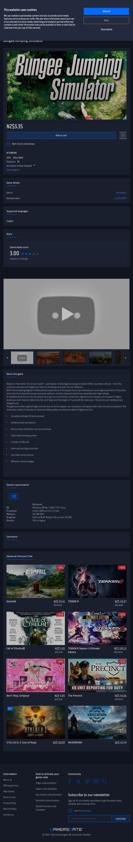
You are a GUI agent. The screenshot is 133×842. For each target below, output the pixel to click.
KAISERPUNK (75, 742)
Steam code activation (46, 788)
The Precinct (75, 695)
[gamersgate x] (78, 781)
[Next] (125, 357)
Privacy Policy (9, 803)
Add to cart (61, 135)
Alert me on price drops (23, 143)
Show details (106, 29)
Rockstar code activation (47, 800)
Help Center (8, 791)
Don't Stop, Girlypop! (17, 695)
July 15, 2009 (121, 198)
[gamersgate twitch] (87, 781)
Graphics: (11, 517)
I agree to (82, 811)
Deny (106, 20)
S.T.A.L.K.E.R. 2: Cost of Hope (21, 742)
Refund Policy (10, 808)
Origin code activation (46, 783)
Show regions (13, 169)
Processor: (11, 510)
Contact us (8, 814)
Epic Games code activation (49, 794)
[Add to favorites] (123, 135)
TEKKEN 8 (73, 601)
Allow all (106, 11)
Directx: (10, 520)
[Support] (104, 781)
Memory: (10, 514)
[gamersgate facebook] (69, 781)
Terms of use (9, 797)
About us (7, 779)
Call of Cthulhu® (15, 648)
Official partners (10, 785)
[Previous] (7, 357)
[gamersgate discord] (95, 781)
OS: (7, 507)
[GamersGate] (66, 831)
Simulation (121, 192)
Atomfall (11, 601)
